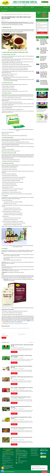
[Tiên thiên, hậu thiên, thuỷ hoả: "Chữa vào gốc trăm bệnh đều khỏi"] (6, 347)
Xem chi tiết (14, 351)
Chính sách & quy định (34, 455)
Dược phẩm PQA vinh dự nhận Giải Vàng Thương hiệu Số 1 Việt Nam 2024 (44, 82)
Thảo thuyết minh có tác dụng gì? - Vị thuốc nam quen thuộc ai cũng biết (21, 356)
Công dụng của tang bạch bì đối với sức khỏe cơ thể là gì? (21, 438)
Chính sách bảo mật (34, 450)
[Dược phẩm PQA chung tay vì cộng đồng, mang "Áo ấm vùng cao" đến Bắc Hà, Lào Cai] (37, 64)
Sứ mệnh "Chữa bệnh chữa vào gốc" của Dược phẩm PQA (43, 58)
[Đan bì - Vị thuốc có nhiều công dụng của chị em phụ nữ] (6, 390)
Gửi (3, 337)
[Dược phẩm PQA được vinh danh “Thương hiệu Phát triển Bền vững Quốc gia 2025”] (37, 48)
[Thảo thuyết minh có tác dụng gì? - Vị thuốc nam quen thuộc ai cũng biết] (6, 358)
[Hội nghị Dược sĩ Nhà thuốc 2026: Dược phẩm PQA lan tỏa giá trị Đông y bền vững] (37, 40)
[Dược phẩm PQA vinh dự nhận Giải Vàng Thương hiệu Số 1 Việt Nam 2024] (37, 81)
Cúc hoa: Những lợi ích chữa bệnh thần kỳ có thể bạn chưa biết (21, 418)
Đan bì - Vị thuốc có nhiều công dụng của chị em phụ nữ (22, 387)
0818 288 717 (45, 15)
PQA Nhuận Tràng (5, 129)
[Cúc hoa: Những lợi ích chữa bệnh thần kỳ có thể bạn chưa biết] (6, 420)
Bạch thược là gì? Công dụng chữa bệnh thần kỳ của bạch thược (21, 407)
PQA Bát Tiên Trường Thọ (6, 307)
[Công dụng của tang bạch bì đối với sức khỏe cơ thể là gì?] (6, 440)
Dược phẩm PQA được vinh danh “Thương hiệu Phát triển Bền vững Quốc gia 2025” (44, 50)
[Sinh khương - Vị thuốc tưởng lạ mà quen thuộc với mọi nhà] (6, 379)
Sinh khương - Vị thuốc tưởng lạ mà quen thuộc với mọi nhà (22, 377)
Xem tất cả (31, 342)
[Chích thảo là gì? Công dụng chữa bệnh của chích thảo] (6, 430)
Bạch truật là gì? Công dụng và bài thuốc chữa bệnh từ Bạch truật (21, 367)
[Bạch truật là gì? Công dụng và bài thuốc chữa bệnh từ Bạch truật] (6, 369)
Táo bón (3, 97)
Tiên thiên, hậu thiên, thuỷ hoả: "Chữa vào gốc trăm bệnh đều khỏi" (22, 345)
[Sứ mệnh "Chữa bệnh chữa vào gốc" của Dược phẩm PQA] (37, 57)
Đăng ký (42, 32)
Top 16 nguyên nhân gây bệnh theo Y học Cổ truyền (18, 323)
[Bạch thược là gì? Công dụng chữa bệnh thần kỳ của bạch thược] (6, 409)
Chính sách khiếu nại (34, 453)
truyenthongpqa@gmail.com (22, 461)
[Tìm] (47, 4)
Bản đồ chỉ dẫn (20, 462)
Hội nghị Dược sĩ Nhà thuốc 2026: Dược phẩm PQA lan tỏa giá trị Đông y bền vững (44, 42)
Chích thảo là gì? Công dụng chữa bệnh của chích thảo (21, 427)
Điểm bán (47, 7)
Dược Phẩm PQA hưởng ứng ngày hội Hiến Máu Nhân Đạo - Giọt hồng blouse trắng (41, 110)
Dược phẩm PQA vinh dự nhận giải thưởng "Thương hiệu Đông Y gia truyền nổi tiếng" (43, 74)
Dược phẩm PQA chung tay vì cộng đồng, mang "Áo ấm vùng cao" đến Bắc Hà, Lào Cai (44, 66)
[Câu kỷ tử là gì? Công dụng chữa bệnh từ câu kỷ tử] (6, 399)
